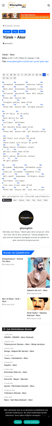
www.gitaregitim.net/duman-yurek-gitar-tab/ (28, 61)
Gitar (28, 200)
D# (37, 75)
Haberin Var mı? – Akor (37, 290)
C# (26, 75)
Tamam (18, 422)
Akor (15, 200)
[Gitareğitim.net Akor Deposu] (17, 5)
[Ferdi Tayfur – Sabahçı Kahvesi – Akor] (38, 304)
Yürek (45, 200)
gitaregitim (9, 43)
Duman (17, 26)
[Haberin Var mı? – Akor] (38, 273)
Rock (22, 31)
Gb (7, 78)
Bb (15, 75)
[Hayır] (48, 416)
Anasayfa (8, 26)
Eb (40, 75)
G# (15, 78)
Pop (15, 31)
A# (11, 75)
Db (29, 75)
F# (4, 78)
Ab (4, 75)
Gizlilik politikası (31, 422)
